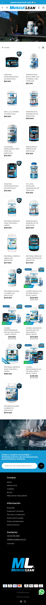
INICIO (9, 482)
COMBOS (10, 489)
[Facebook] (21, 601)
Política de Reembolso (15, 521)
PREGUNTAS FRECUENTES (17, 496)
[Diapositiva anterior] (2, 2)
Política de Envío (13, 525)
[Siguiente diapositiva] (43, 2)
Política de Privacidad (15, 518)
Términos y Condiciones (16, 515)
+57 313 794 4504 (13, 536)
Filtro (6, 48)
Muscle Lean (25, 592)
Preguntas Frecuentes (15, 511)
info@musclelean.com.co (16, 539)
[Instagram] (25, 601)
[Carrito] (43, 7)
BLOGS (9, 492)
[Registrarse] (41, 466)
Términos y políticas (23, 597)
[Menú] (2, 7)
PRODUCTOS (12, 485)
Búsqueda (10, 508)
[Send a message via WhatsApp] (41, 592)
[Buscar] (7, 7)
